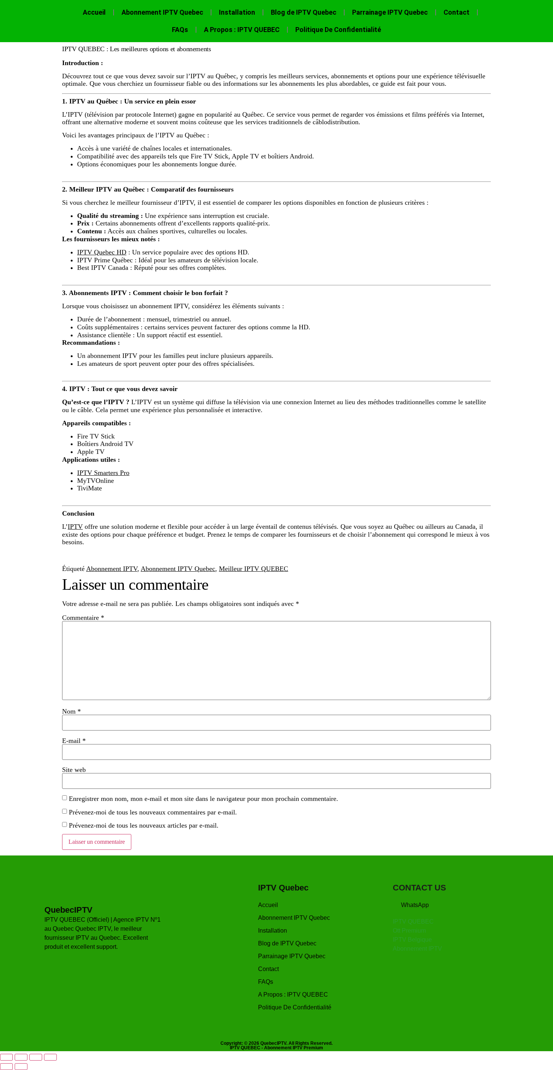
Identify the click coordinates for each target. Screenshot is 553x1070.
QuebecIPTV (68, 910)
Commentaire (83, 617)
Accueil (94, 12)
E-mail (74, 740)
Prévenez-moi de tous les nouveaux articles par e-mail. (144, 825)
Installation (237, 12)
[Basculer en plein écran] (21, 1057)
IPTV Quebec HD (101, 252)
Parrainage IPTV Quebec (390, 12)
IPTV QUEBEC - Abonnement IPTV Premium (276, 1047)
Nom (71, 711)
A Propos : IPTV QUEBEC (242, 29)
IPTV (75, 526)
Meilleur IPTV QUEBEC (253, 568)
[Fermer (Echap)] (50, 1057)
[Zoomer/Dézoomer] (6, 1057)
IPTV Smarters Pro (103, 472)
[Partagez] (35, 1057)
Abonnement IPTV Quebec (162, 12)
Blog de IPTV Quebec (303, 12)
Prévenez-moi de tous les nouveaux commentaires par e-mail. (153, 812)
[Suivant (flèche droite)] (21, 1066)
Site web (74, 769)
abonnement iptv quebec (244, 172)
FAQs (180, 29)
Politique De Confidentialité (338, 29)
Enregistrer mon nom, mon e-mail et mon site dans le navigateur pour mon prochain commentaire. (203, 798)
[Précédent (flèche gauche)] (6, 1066)
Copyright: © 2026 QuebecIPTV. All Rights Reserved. (276, 1043)
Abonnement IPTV (111, 568)
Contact (456, 12)
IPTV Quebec (283, 887)
